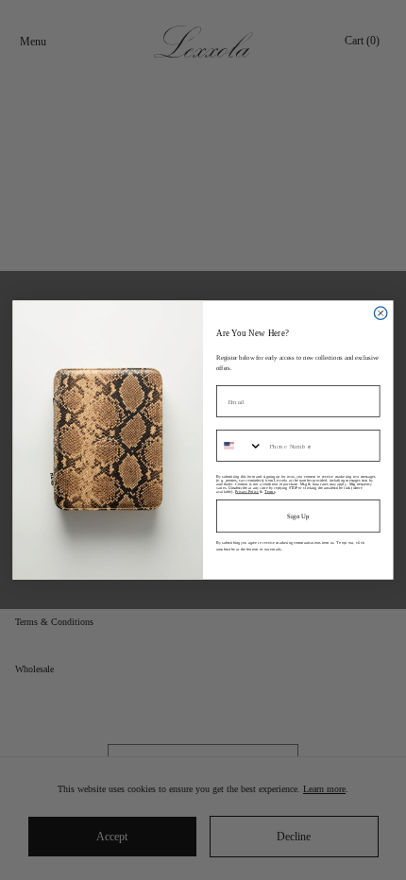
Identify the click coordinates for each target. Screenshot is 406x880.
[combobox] (239, 446)
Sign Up (298, 516)
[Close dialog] (380, 313)
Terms (269, 491)
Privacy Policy (247, 491)
